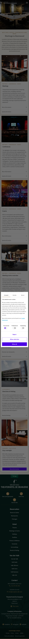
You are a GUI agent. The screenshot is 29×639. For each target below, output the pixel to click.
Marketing (23, 325)
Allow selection (14, 339)
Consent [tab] (6, 295)
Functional (6, 325)
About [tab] (22, 295)
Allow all (14, 344)
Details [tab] (14, 295)
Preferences (15, 325)
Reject (14, 334)
